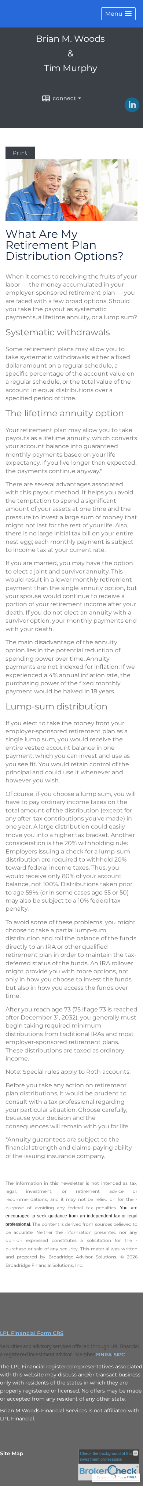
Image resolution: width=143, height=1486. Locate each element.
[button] (118, 13)
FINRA (104, 1354)
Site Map (11, 1453)
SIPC (119, 1354)
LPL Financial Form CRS (31, 1333)
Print (20, 153)
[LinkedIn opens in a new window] (132, 109)
